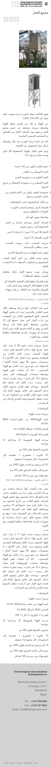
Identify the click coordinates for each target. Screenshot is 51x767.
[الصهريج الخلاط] (16, 19)
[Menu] (46, 4)
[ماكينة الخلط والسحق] (6, 19)
